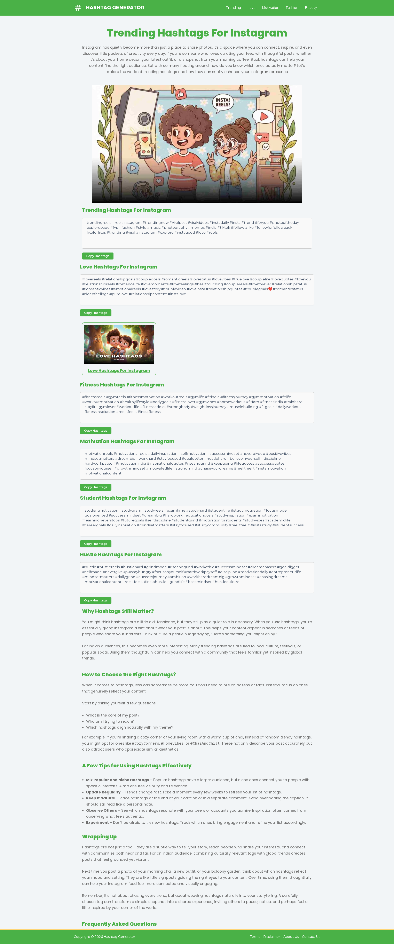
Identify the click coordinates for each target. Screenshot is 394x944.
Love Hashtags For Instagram (119, 370)
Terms (255, 937)
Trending (233, 8)
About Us (291, 937)
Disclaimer (271, 937)
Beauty (311, 8)
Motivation (270, 8)
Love (251, 8)
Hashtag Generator (115, 7)
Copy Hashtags (97, 256)
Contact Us (311, 937)
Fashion (292, 8)
